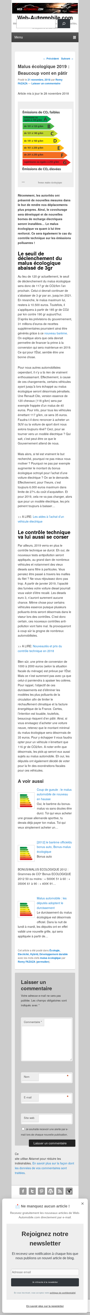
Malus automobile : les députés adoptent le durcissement (52, 903)
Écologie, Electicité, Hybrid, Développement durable (43, 952)
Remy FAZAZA (26, 961)
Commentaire (33, 1022)
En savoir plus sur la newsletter (45, 1306)
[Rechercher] (64, 23)
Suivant (67, 58)
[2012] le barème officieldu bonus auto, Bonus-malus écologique (54, 847)
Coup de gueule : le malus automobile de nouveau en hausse (54, 794)
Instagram (69, 1191)
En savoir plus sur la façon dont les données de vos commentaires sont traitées (44, 1168)
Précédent (51, 58)
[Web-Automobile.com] (45, 12)
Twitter (32, 1191)
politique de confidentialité (63, 1293)
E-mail (28, 1097)
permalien (43, 961)
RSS (59, 1191)
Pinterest (41, 1191)
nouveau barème (55, 333)
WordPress (50, 1191)
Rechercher (43, 17)
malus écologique (50, 958)
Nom (27, 1077)
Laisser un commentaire (45, 83)
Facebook (23, 1191)
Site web (29, 1118)
